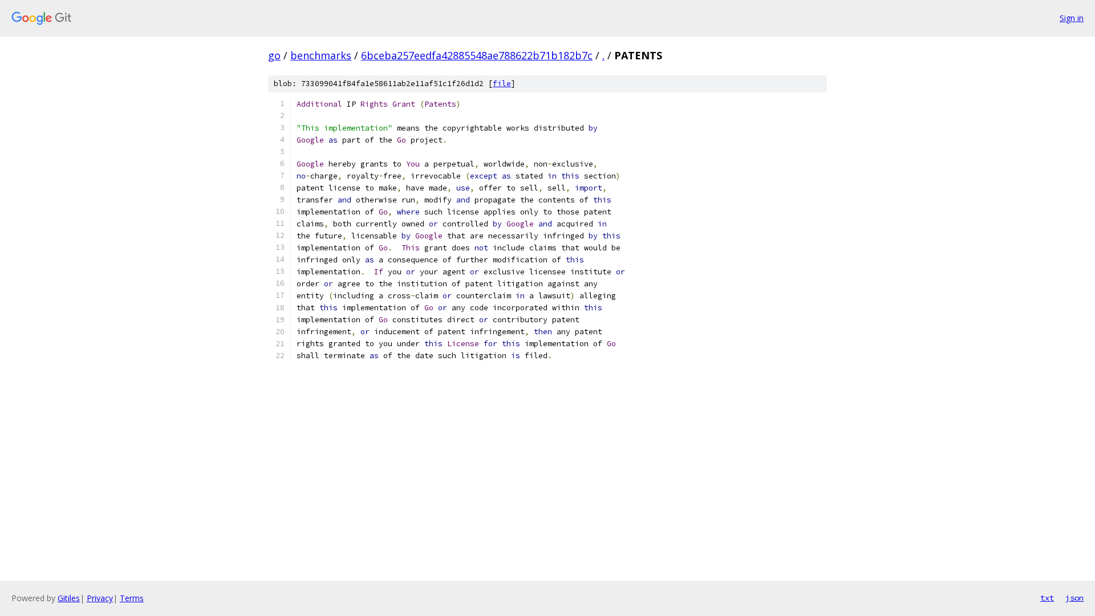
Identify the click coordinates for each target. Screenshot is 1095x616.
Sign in (1072, 18)
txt (1047, 598)
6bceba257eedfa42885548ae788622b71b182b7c (477, 55)
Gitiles (69, 598)
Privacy (100, 598)
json (1074, 598)
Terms (132, 598)
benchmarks (320, 55)
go (274, 55)
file (502, 83)
